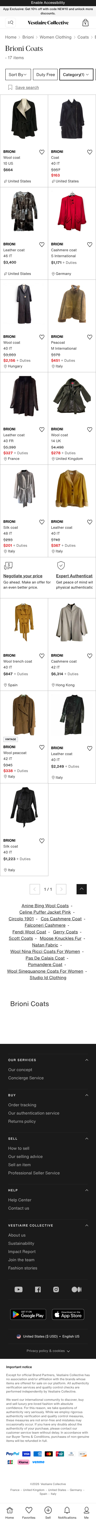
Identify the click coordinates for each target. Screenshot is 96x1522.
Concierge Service (26, 1078)
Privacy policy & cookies (46, 1350)
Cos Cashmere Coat (61, 919)
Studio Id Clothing (48, 978)
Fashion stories (22, 1268)
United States (57, 1490)
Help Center (19, 1200)
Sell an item (19, 1165)
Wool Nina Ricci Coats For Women (45, 951)
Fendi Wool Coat (29, 932)
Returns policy (22, 1121)
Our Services (22, 1060)
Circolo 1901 (21, 919)
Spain (43, 1494)
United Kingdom (34, 1490)
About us (17, 1235)
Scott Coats (21, 938)
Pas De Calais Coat (45, 958)
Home (10, 37)
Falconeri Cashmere (45, 925)
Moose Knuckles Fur (60, 938)
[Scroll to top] (82, 889)
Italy (53, 1494)
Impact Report (22, 1251)
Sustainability (21, 1243)
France (15, 1490)
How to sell (18, 1148)
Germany (76, 1490)
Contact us (18, 1208)
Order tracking (22, 1105)
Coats (83, 37)
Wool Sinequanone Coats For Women (45, 971)
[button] (85, 22)
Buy (12, 1095)
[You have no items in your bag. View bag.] (85, 22)
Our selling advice (25, 1156)
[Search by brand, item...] (10, 22)
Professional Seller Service (34, 1173)
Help (13, 1190)
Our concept (20, 1069)
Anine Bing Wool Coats (45, 906)
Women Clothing (56, 37)
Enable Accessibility (48, 2)
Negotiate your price (22, 576)
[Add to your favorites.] (42, 152)
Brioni (28, 37)
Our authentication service (33, 1113)
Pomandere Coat (45, 964)
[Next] (61, 889)
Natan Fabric (45, 945)
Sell (13, 1139)
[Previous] (35, 889)
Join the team (21, 1260)
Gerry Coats (65, 932)
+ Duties (69, 262)
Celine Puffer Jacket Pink (45, 912)
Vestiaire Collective (30, 1225)
